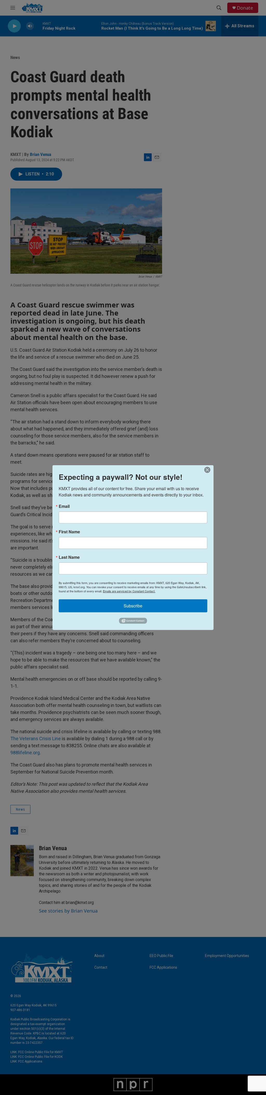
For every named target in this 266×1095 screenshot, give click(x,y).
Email (64, 506)
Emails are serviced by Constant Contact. (129, 591)
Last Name (69, 557)
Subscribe (133, 605)
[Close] (209, 470)
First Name (69, 531)
